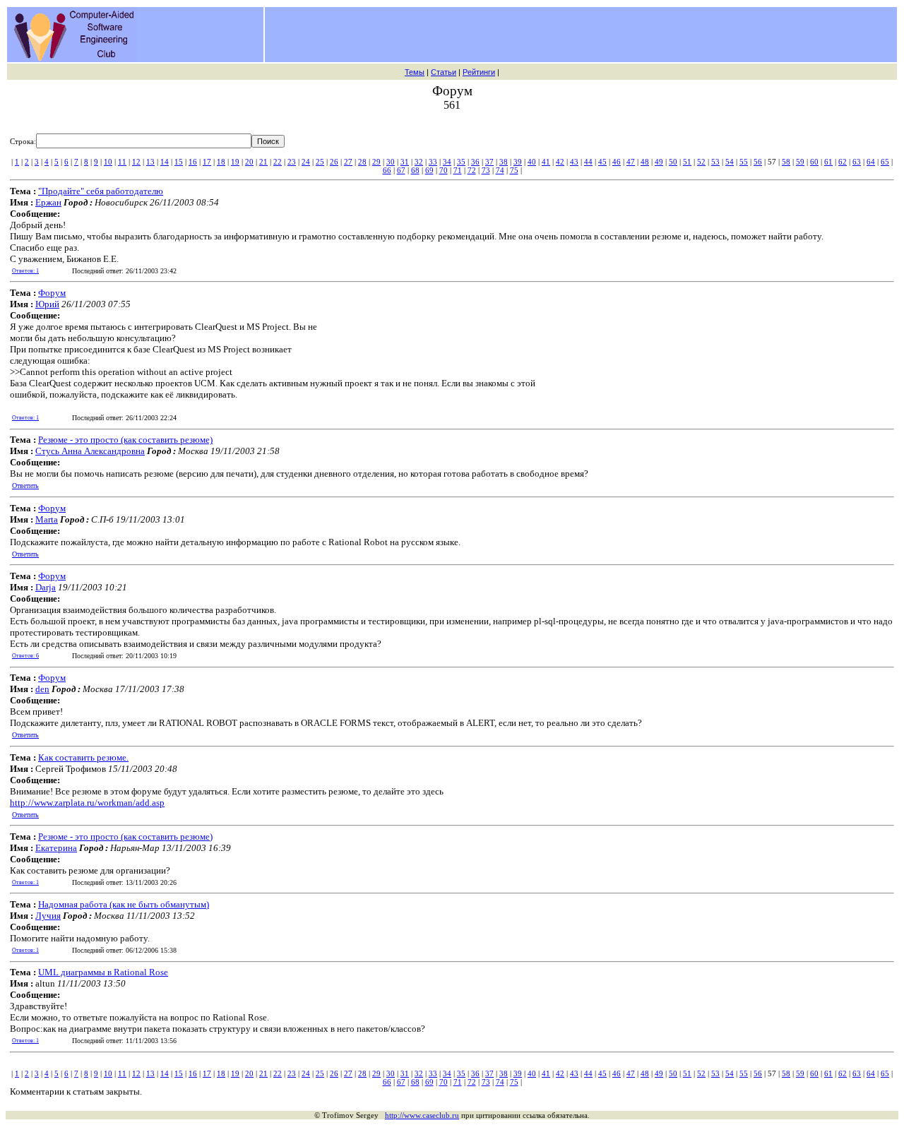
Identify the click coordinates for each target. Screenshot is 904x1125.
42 (560, 161)
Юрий (47, 304)
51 (687, 161)
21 (263, 161)
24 (306, 161)
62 (842, 161)
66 (387, 170)
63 (856, 161)
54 (729, 161)
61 (828, 161)
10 (108, 161)
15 (178, 161)
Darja (45, 587)
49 (659, 161)
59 (800, 161)
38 (503, 161)
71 (457, 170)
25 (320, 161)
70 (443, 170)
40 (532, 161)
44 (588, 161)
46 (616, 161)
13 (150, 161)
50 (673, 161)
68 (415, 170)
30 (390, 161)
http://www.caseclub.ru (422, 1115)
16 (193, 161)
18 (221, 161)
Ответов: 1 (25, 271)
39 (517, 161)
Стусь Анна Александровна (90, 451)
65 (885, 161)
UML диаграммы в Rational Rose (103, 972)
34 (447, 161)
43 (574, 161)
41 (546, 161)
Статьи (443, 72)
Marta (46, 519)
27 (348, 161)
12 (136, 161)
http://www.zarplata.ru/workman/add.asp (87, 802)
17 (207, 161)
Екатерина (56, 848)
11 (122, 161)
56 (758, 161)
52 (701, 161)
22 (277, 161)
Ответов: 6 (25, 656)
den (42, 689)
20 (249, 161)
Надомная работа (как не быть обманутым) (123, 904)
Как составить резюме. (83, 757)
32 (419, 161)
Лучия (48, 915)
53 (715, 161)
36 (475, 161)
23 (291, 161)
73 (486, 170)
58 (786, 161)
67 (401, 170)
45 (602, 161)
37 (489, 161)
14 (164, 161)
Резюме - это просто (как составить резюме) (125, 439)
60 (814, 161)
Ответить (25, 485)
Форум (52, 292)
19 (235, 161)
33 (433, 161)
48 (645, 161)
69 (429, 170)
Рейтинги (479, 72)
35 (461, 161)
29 (376, 161)
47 (630, 161)
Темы (414, 72)
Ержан (48, 202)
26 (334, 161)
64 (871, 161)
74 (500, 170)
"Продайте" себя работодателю (100, 191)
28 (362, 161)
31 (404, 161)
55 (743, 161)
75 (514, 170)
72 (472, 170)
